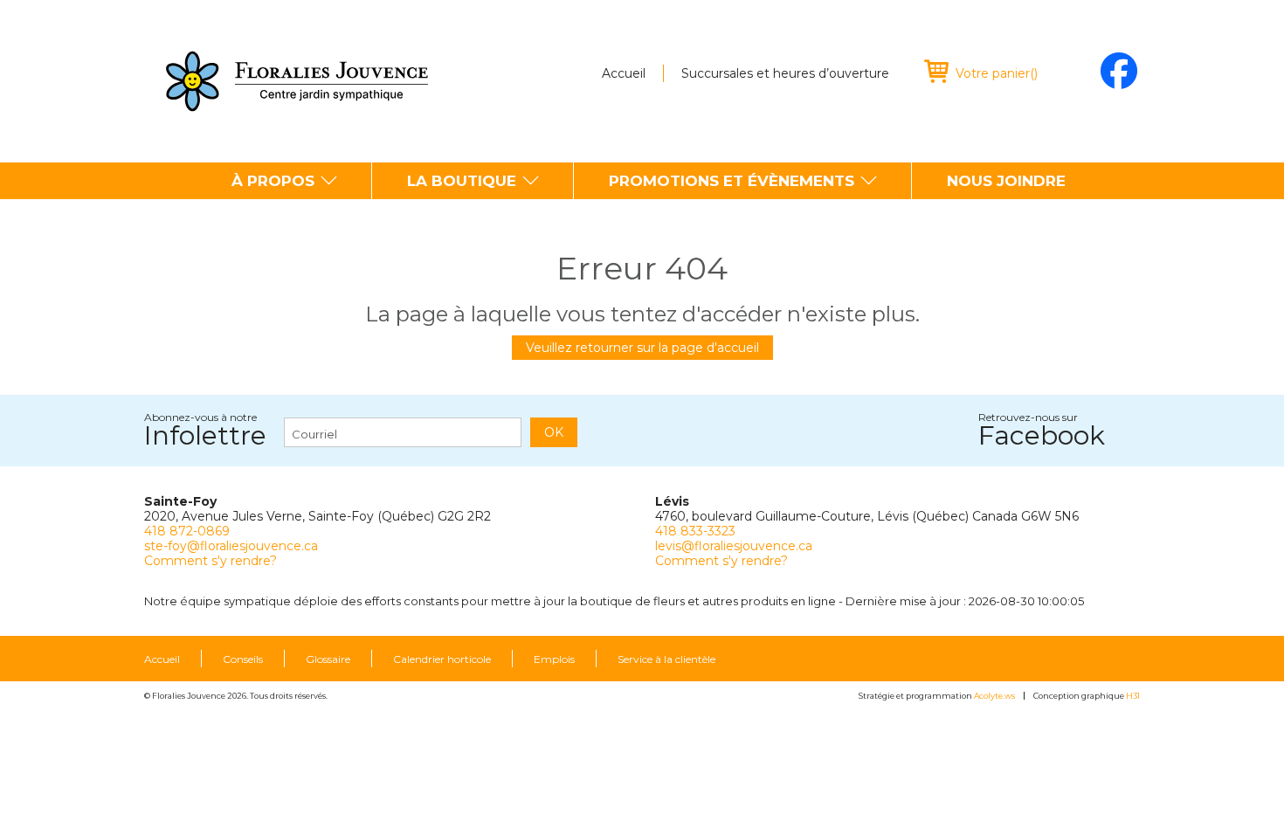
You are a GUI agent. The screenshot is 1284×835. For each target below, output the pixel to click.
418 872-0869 (187, 531)
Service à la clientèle (666, 659)
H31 (1133, 695)
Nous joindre (1006, 181)
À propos (272, 181)
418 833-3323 (695, 531)
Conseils (243, 659)
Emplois (554, 659)
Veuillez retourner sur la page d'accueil (642, 347)
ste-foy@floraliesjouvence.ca (231, 546)
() (997, 73)
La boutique (461, 181)
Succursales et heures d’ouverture (785, 73)
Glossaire (328, 659)
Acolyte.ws (994, 695)
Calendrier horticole (442, 659)
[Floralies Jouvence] (297, 81)
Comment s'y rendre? (210, 561)
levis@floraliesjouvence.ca (733, 546)
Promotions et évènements (731, 181)
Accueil (623, 73)
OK (553, 432)
